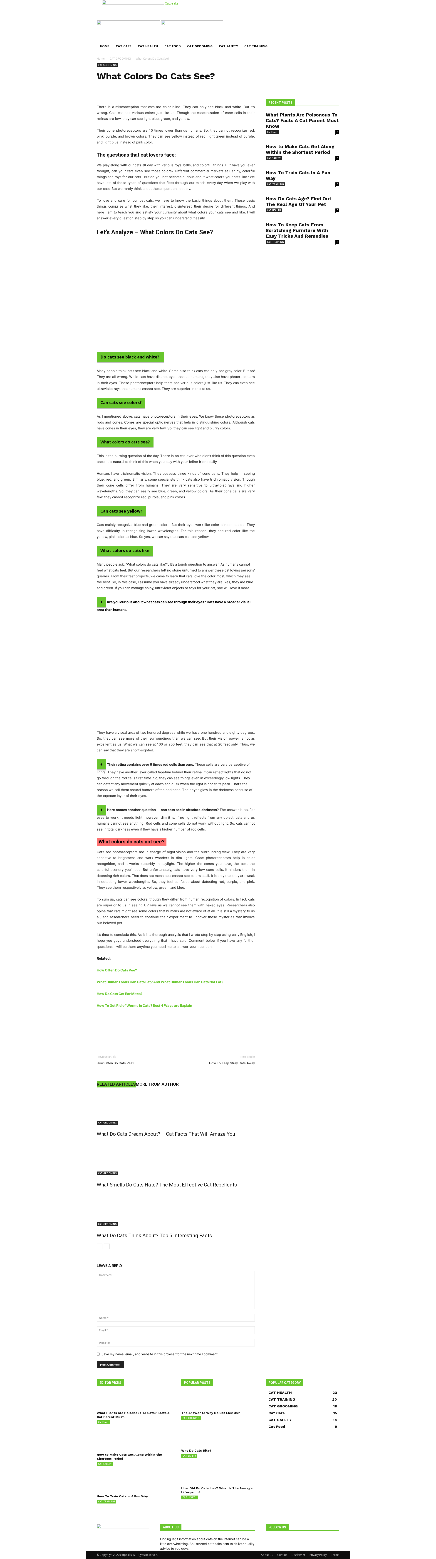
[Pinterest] (122, 1035)
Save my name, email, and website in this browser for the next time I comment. (160, 1354)
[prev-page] (99, 1246)
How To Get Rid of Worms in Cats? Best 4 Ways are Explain (144, 1005)
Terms (335, 1555)
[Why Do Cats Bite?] (218, 1437)
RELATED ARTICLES (116, 1084)
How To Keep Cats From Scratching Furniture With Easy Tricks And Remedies (297, 230)
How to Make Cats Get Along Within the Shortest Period (300, 149)
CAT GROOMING (200, 46)
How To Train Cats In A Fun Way (122, 1496)
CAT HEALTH (148, 46)
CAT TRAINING (256, 46)
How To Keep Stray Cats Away (232, 1063)
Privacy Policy (318, 1555)
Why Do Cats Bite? (196, 1450)
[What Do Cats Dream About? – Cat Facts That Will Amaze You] (176, 1108)
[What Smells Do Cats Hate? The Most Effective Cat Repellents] (176, 1158)
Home (104, 46)
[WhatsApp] (132, 1035)
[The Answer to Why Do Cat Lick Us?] (218, 1400)
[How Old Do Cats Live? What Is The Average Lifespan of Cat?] (218, 1475)
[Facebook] (101, 1035)
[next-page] (107, 1246)
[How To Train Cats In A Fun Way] (133, 1483)
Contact (282, 1555)
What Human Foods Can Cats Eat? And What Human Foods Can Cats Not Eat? (160, 982)
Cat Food (172, 46)
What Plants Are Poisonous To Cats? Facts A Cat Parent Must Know (302, 120)
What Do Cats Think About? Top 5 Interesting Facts (154, 1235)
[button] (333, 26)
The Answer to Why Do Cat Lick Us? (210, 1413)
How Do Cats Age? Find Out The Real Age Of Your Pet (298, 201)
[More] (143, 1035)
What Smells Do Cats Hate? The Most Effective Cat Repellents (167, 1185)
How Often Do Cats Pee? (117, 970)
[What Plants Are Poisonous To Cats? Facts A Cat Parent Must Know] (133, 1400)
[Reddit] (274, 1539)
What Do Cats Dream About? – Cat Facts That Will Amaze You (166, 1134)
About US (267, 1555)
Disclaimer (298, 1555)
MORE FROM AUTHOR (157, 1084)
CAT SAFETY (228, 46)
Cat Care (123, 46)
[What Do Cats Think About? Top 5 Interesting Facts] (176, 1209)
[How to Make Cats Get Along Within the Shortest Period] (133, 1442)
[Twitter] (111, 1035)
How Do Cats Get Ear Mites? (119, 994)
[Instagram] (270, 1539)
